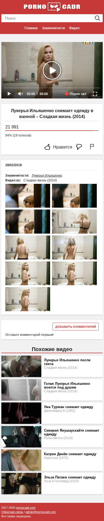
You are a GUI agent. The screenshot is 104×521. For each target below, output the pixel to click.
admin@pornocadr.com (41, 512)
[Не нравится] (80, 147)
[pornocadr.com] (52, 6)
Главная (31, 28)
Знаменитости (53, 28)
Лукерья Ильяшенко (47, 175)
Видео (74, 28)
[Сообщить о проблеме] (93, 147)
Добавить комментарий (75, 326)
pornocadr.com (25, 507)
